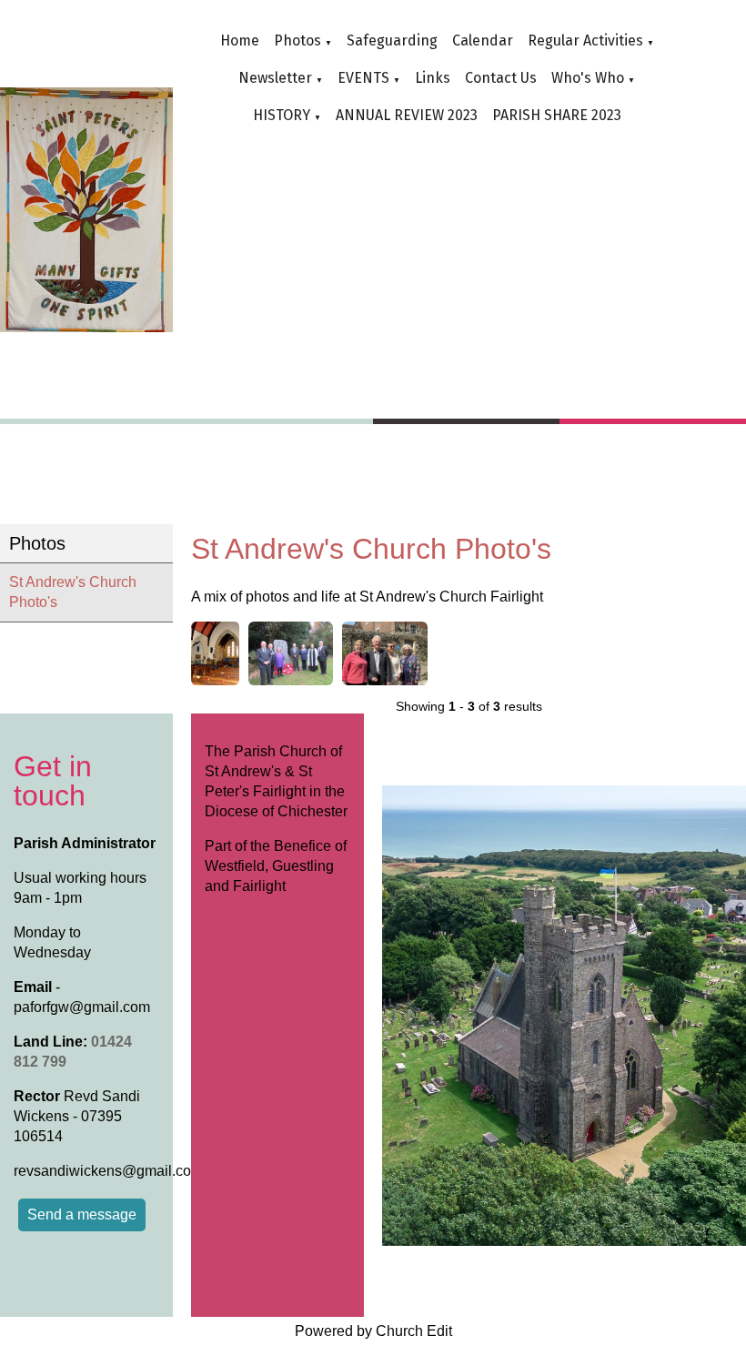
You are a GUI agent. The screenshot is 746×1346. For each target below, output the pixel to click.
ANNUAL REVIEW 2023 (407, 115)
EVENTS (363, 77)
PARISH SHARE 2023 (556, 115)
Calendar (482, 40)
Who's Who (587, 77)
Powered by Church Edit (373, 1331)
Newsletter (275, 77)
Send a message (81, 1214)
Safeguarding (392, 40)
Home (239, 40)
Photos (297, 40)
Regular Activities (585, 40)
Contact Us (501, 77)
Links (432, 77)
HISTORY (281, 115)
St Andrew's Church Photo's (72, 592)
